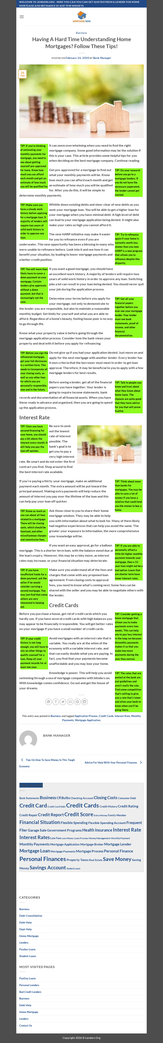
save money (117, 859)
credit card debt (57, 806)
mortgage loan (34, 850)
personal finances (42, 858)
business (24, 998)
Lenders (23, 942)
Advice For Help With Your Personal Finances (111, 762)
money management (99, 838)
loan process (81, 838)
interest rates (34, 837)
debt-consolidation (30, 915)
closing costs (105, 797)
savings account (48, 867)
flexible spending (74, 823)
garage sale (37, 830)
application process (86, 716)
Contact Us (25, 1025)
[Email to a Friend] (70, 701)
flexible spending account (107, 823)
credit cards (106, 716)
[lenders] (81, 17)
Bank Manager (102, 57)
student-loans (27, 956)
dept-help (25, 929)
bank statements (29, 798)
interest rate (122, 716)
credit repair (28, 815)
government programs (64, 830)
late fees (55, 838)
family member (117, 815)
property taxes (77, 860)
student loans (73, 868)
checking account (82, 798)
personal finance (118, 851)
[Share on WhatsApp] (48, 701)
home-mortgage (29, 936)
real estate (95, 860)
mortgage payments (63, 851)
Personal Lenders (29, 985)
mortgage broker (92, 844)
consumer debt (127, 798)
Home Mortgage (28, 1012)
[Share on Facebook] (55, 701)
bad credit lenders (30, 991)
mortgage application (87, 720)
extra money (100, 815)
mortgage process (89, 851)
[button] (21, 16)
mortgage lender (117, 844)
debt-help (25, 922)
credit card (33, 805)
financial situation (39, 822)
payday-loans (27, 949)
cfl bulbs (63, 798)
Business (81, 32)
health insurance (97, 830)
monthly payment (120, 838)
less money (68, 838)
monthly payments (34, 844)
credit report (51, 814)
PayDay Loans (27, 978)
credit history (108, 806)
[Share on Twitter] (63, 701)
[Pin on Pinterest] (77, 701)
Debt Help (25, 1005)
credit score (78, 814)
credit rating (128, 806)
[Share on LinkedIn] (84, 701)
